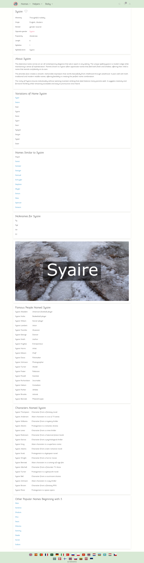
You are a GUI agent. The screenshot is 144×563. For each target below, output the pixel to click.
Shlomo (18, 526)
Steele (17, 535)
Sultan (17, 544)
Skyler (17, 189)
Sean (17, 521)
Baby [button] (48, 3)
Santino (18, 508)
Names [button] (24, 3)
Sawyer (18, 170)
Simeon (18, 207)
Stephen (18, 184)
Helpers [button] (36, 3)
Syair (17, 98)
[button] (119, 4)
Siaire (17, 102)
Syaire (31, 31)
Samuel (18, 175)
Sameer (18, 166)
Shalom (18, 512)
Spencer (18, 203)
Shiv (17, 517)
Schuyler (18, 180)
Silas (17, 198)
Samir (17, 161)
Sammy (18, 531)
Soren (17, 540)
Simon (17, 193)
